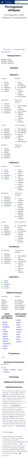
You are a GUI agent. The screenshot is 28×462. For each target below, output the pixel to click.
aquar (4, 329)
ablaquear (19, 329)
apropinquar (6, 327)
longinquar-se (6, 343)
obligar (18, 325)
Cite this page (7, 49)
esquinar (20, 369)
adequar (5, 322)
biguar (18, 334)
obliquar (5, 346)
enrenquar (5, 338)
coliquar (5, 334)
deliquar (5, 336)
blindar (18, 339)
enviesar (6, 369)
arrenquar (5, 331)
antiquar (5, 324)
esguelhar (12, 369)
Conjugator (8, 2)
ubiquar (5, 348)
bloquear (18, 341)
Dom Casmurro (15, 405)
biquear (18, 336)
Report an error (6, 455)
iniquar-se (5, 341)
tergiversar (6, 371)
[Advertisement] (14, 33)
